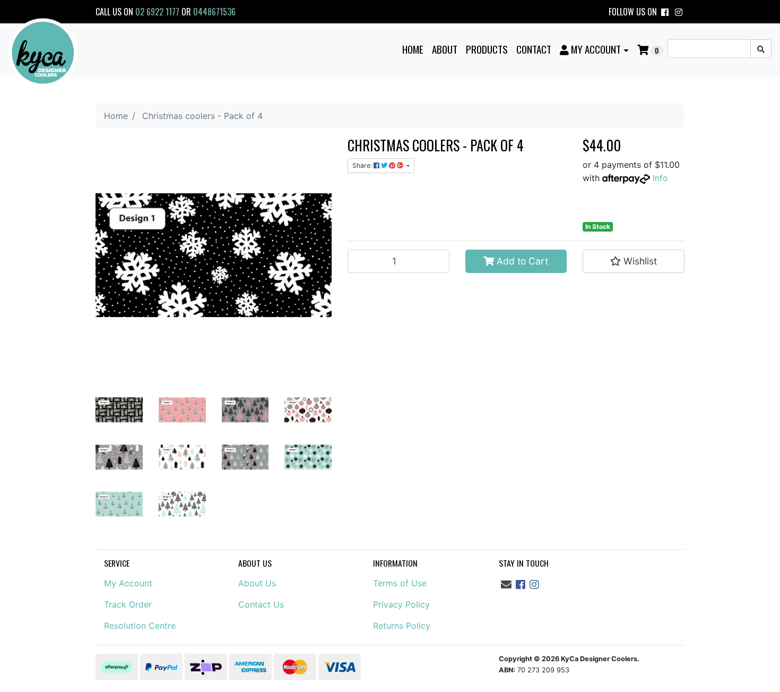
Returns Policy (401, 625)
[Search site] (761, 48)
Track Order (128, 604)
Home (412, 48)
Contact (533, 48)
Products (487, 48)
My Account (128, 583)
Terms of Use (400, 583)
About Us (257, 583)
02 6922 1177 (157, 11)
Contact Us (261, 604)
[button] (594, 49)
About (444, 48)
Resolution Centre (140, 625)
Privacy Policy (401, 604)
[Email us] (506, 584)
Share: (363, 165)
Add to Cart (521, 261)
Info (660, 178)
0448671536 (214, 11)
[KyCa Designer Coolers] (42, 52)
